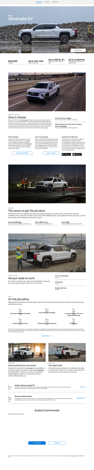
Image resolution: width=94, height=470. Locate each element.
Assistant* (41, 370)
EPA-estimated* (25, 120)
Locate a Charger (51, 153)
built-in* (31, 368)
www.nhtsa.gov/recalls (73, 455)
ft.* (47, 222)
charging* (29, 143)
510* (68, 222)
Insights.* (46, 387)
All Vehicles (57, 443)
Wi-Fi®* (16, 374)
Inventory (47, 2)
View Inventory (78, 50)
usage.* (46, 127)
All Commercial (37, 443)
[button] (17, 61)
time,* (74, 143)
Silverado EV (39, 2)
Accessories (55, 2)
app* (76, 139)
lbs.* (20, 222)
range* (69, 118)
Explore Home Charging (22, 153)
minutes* (64, 126)
